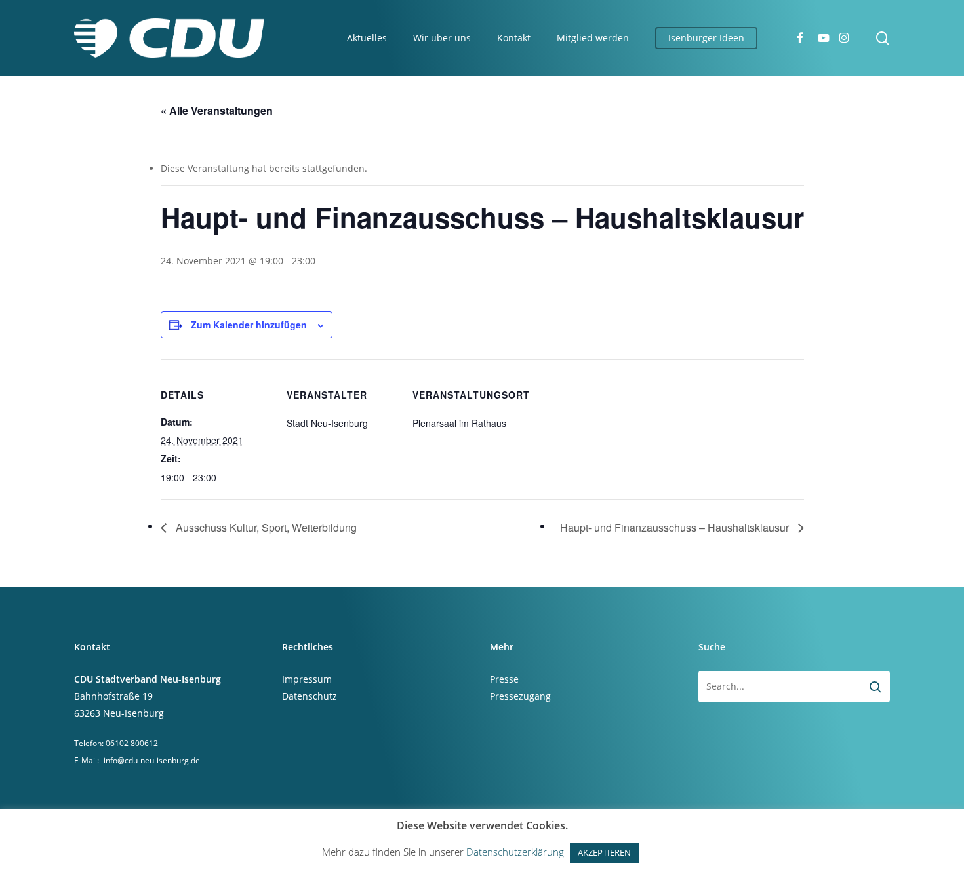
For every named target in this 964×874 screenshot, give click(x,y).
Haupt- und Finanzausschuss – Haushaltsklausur (676, 527)
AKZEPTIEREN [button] (604, 852)
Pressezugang (520, 696)
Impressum (307, 679)
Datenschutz (309, 696)
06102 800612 (132, 743)
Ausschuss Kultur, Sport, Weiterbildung (265, 527)
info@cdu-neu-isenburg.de (152, 760)
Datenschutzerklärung (515, 851)
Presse (504, 679)
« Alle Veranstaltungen (217, 110)
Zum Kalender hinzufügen (249, 324)
